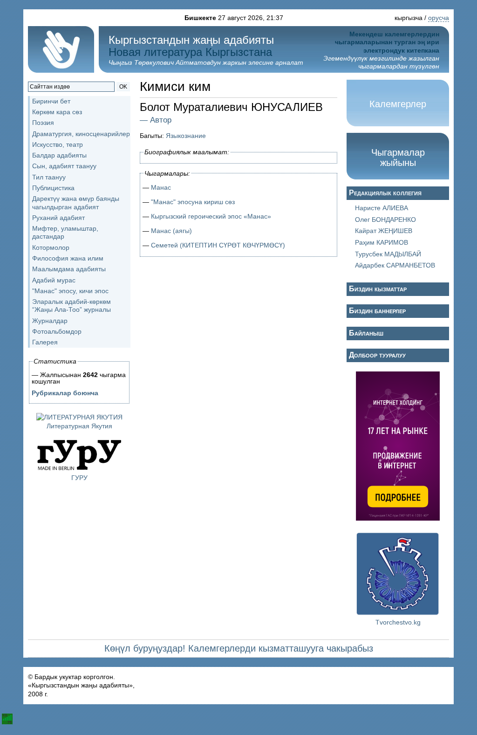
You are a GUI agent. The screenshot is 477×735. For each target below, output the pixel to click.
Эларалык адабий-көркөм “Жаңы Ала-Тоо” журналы (71, 305)
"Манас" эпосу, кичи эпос (70, 291)
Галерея (45, 342)
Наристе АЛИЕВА (381, 208)
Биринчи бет (51, 101)
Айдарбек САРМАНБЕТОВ (395, 265)
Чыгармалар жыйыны (398, 157)
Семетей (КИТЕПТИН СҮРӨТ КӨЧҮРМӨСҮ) (218, 245)
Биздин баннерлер (377, 311)
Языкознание (186, 135)
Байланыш (366, 333)
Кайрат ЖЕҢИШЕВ (383, 230)
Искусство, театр (57, 144)
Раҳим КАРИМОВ (381, 242)
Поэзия (43, 122)
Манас (161, 187)
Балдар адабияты (59, 155)
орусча (438, 17)
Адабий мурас (53, 280)
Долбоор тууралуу (377, 355)
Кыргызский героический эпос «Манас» (211, 216)
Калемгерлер (397, 104)
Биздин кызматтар (378, 289)
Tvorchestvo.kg (398, 622)
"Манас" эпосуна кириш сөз (193, 202)
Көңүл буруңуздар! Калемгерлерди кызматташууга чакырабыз (238, 648)
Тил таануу (49, 177)
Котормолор (50, 247)
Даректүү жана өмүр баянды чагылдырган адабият (75, 202)
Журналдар (50, 320)
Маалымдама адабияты (69, 269)
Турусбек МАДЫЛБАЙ (388, 254)
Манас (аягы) (171, 230)
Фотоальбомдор (57, 331)
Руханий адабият (58, 217)
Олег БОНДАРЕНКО (385, 219)
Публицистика (53, 188)
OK (123, 86)
